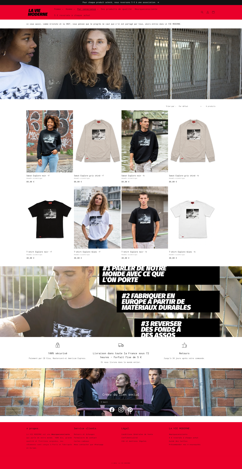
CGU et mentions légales (134, 441)
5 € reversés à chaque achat (183, 438)
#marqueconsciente (178, 434)
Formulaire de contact (85, 438)
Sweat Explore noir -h (133, 176)
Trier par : (171, 106)
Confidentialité (130, 438)
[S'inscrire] (141, 402)
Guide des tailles (178, 441)
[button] (58, 9)
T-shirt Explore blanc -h (182, 252)
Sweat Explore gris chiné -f (89, 176)
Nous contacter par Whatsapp (88, 444)
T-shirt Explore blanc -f (87, 252)
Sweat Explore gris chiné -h (184, 176)
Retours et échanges (84, 434)
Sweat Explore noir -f (38, 176)
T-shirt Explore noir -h (134, 252)
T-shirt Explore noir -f (39, 252)
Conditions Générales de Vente (137, 434)
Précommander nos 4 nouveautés (184, 444)
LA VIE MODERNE (124, 463)
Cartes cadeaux (81, 441)
